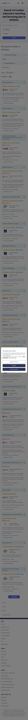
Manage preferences (14, 361)
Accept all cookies (14, 369)
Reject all (14, 365)
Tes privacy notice (12, 357)
